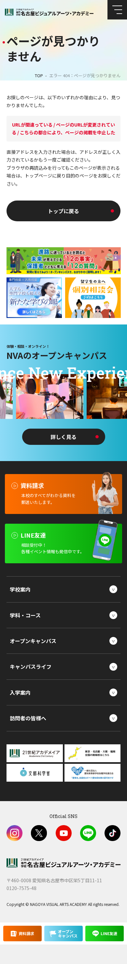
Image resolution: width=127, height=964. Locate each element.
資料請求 (26, 933)
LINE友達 (109, 933)
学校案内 (20, 589)
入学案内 (20, 692)
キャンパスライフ (30, 666)
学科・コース (25, 615)
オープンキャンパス (33, 641)
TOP (39, 75)
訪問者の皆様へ (28, 718)
